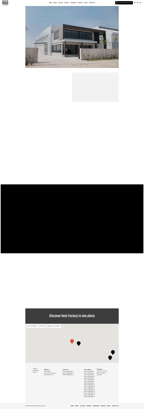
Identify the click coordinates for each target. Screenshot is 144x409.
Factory (60, 3)
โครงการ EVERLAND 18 (68, 373)
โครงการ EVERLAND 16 (89, 396)
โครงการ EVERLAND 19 (68, 375)
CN (140, 3)
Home (50, 3)
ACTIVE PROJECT (32, 326)
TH (134, 3)
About (55, 3)
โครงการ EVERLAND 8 (89, 383)
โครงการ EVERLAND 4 (89, 376)
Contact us (92, 3)
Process (80, 3)
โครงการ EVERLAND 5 (89, 378)
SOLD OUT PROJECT (55, 326)
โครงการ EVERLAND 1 (89, 371)
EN (137, 3)
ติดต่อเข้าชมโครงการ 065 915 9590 (125, 2)
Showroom (73, 3)
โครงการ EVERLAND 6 (89, 380)
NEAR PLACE (43, 326)
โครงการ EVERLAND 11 (89, 388)
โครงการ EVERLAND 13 (89, 391)
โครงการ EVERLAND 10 (89, 386)
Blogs (85, 3)
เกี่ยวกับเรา (35, 369)
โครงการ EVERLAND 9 (89, 385)
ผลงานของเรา (36, 370)
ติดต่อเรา (35, 372)
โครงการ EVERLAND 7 (89, 381)
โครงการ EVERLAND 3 (89, 375)
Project (66, 3)
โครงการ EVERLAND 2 (89, 373)
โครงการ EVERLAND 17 (68, 371)
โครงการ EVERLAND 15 (89, 395)
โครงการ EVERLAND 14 (89, 393)
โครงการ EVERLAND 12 (89, 390)
